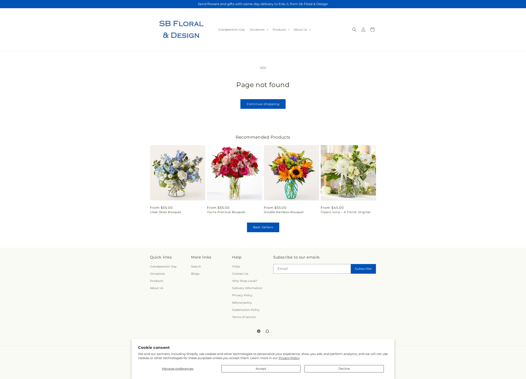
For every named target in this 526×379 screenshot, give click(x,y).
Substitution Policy (246, 310)
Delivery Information (247, 288)
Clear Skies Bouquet (165, 212)
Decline (344, 369)
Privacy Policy (289, 358)
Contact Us (240, 274)
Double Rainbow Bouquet (284, 212)
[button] (258, 29)
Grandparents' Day (163, 266)
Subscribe (363, 269)
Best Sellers (263, 227)
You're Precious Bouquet (226, 212)
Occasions (157, 274)
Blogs (195, 274)
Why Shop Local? (244, 281)
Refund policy (242, 302)
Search (196, 266)
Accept (261, 369)
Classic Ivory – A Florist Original (345, 212)
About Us (156, 288)
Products (156, 281)
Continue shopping (263, 104)
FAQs (236, 266)
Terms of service (244, 317)
